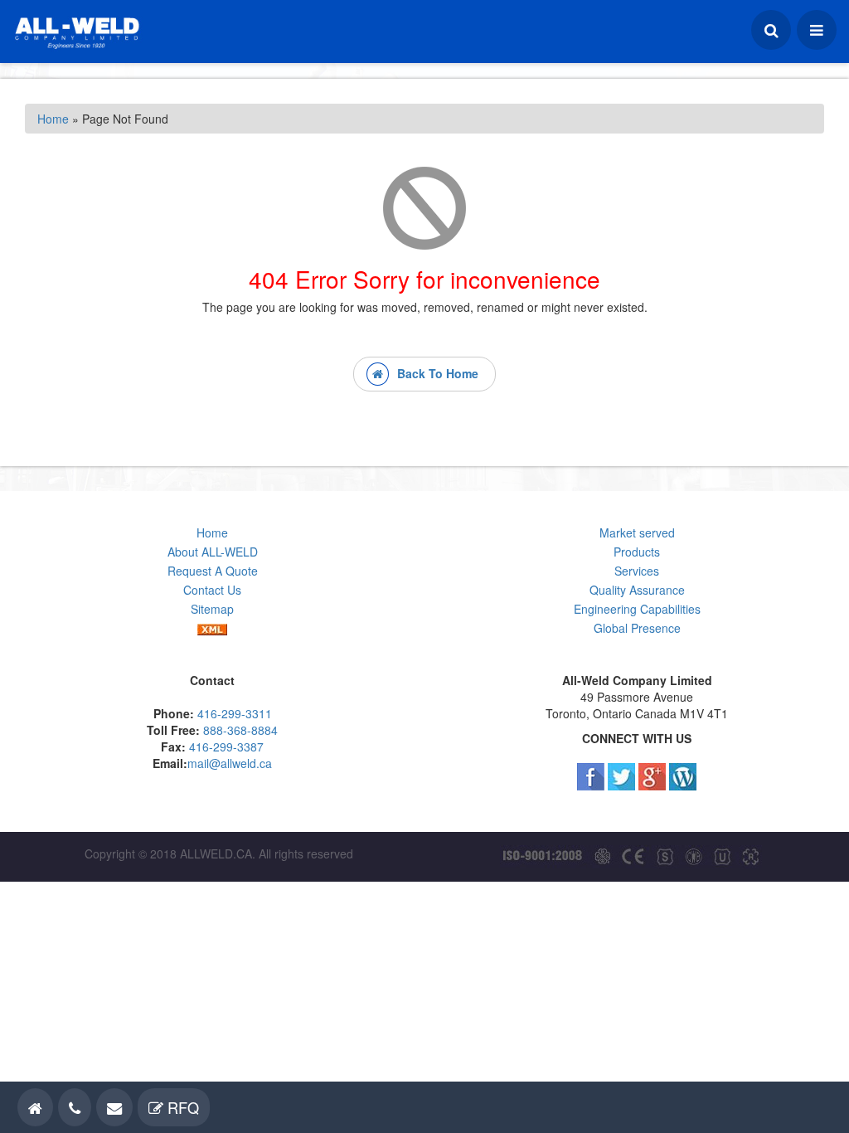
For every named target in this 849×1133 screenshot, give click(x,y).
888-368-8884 (240, 730)
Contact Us (212, 589)
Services (636, 570)
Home (53, 118)
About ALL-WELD (212, 551)
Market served (637, 532)
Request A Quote (212, 570)
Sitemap (212, 609)
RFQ (181, 1107)
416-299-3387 (226, 746)
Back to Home (429, 373)
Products (637, 551)
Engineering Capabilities (637, 609)
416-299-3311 (234, 713)
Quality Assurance (637, 589)
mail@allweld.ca (229, 763)
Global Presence (637, 628)
